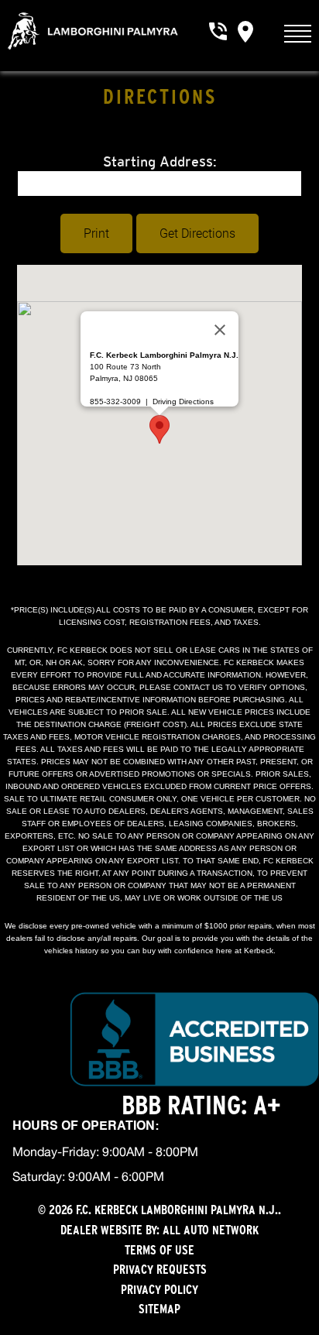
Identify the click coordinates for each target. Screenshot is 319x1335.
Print (96, 233)
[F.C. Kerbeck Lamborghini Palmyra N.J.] (92, 31)
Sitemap (159, 1309)
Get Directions (197, 233)
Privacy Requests (160, 1269)
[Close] (219, 329)
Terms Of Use (159, 1250)
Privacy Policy (159, 1289)
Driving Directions (183, 401)
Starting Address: (160, 161)
